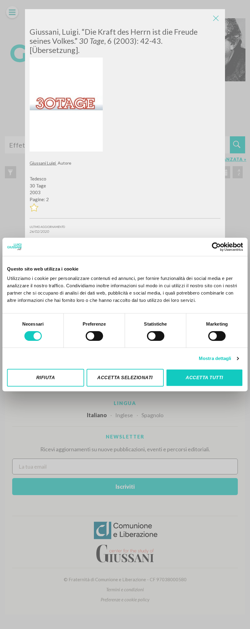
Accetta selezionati (125, 377)
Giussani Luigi (43, 163)
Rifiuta (45, 377)
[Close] (216, 18)
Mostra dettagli (215, 358)
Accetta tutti (204, 377)
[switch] (94, 336)
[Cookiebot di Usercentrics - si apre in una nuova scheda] (216, 246)
